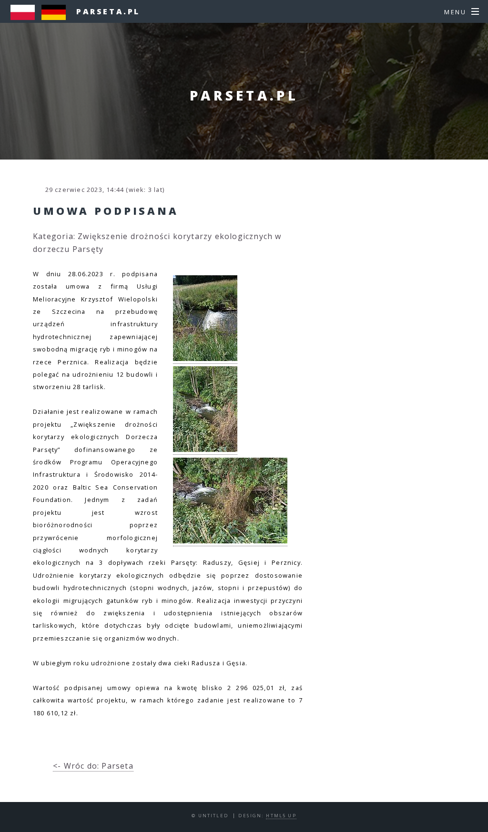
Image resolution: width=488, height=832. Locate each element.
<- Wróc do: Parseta (93, 766)
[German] (56, 17)
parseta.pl (108, 11)
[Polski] (25, 17)
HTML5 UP (281, 815)
